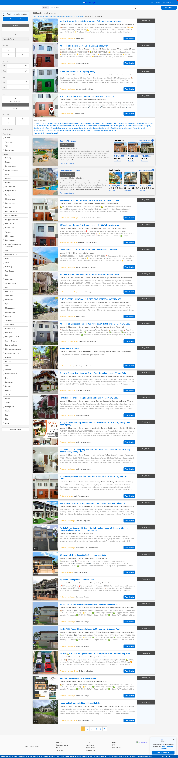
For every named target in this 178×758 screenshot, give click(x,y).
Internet (8, 207)
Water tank (9, 300)
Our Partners (116, 748)
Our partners (147, 756)
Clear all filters (15, 429)
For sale (15, 25)
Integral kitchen (10, 191)
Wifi (6, 287)
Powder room (10, 240)
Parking (8, 158)
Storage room (10, 308)
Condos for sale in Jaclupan (76, 126)
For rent (15, 29)
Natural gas (9, 267)
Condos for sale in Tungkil (107, 128)
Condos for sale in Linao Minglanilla (69, 128)
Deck (7, 378)
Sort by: (15, 35)
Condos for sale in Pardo (109, 123)
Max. (4, 71)
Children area (10, 199)
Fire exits (8, 316)
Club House (9, 236)
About (58, 748)
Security (8, 162)
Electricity (8, 178)
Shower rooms (10, 283)
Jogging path (10, 312)
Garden (7, 195)
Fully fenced (9, 228)
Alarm (7, 263)
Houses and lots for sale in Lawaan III (46, 133)
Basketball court (11, 254)
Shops (7, 394)
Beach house (10, 150)
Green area (9, 296)
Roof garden (9, 407)
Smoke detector (11, 341)
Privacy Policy (90, 748)
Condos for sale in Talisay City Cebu (72, 16)
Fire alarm (8, 333)
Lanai (7, 423)
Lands (15, 108)
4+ (22, 54)
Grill (6, 250)
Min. (4, 65)
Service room (10, 203)
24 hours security (11, 170)
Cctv (6, 275)
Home (34, 16)
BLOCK (164, 756)
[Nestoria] (89, 3)
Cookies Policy (90, 750)
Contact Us (59, 750)
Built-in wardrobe (11, 215)
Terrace (8, 232)
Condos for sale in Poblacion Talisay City (138, 126)
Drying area (9, 292)
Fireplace (8, 361)
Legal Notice (90, 745)
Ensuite (8, 357)
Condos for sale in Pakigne (90, 128)
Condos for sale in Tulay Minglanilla (104, 130)
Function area (10, 329)
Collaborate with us (62, 745)
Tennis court (9, 320)
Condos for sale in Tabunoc (58, 126)
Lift (6, 419)
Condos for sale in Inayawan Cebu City (129, 123)
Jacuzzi (8, 403)
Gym (6, 304)
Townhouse (9, 142)
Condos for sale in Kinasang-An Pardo (66, 123)
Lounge (8, 386)
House (7, 138)
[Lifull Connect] (145, 746)
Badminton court (11, 374)
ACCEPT (171, 756)
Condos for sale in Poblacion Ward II (80, 130)
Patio (7, 259)
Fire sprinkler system (13, 349)
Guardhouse (9, 271)
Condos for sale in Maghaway (114, 126)
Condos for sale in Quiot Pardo (44, 123)
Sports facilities (11, 345)
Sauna (7, 411)
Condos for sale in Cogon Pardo (90, 123)
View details (129, 39)
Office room (9, 324)
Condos (15, 105)
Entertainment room (12, 353)
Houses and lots (15, 101)
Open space (9, 279)
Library (7, 399)
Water (7, 174)
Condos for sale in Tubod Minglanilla (45, 128)
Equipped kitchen (11, 220)
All (15, 98)
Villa (6, 146)
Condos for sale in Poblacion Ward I (57, 130)
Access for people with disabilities (13, 245)
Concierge (9, 382)
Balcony (8, 183)
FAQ (113, 745)
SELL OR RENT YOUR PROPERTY (162, 2)
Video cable (9, 224)
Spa (6, 415)
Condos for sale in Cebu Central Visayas (49, 16)
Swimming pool (10, 166)
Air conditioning (10, 187)
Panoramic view (11, 211)
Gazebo (8, 370)
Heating (8, 390)
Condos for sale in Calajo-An (125, 128)
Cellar (7, 366)
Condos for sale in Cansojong (95, 126)
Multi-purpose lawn (12, 337)
